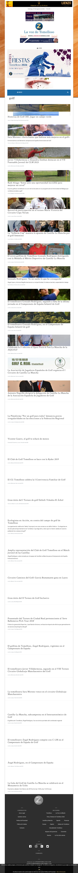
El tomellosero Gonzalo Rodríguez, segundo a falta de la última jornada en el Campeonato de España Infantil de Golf (38, 302)
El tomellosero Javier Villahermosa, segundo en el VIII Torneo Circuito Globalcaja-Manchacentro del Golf (38, 670)
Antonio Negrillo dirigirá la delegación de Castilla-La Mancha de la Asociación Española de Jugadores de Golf (38, 394)
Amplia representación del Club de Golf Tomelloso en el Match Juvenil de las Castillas (39, 551)
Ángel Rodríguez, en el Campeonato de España (30, 762)
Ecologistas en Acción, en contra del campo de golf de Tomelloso (34, 521)
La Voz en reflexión (60, 813)
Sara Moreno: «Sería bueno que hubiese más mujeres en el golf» (39, 137)
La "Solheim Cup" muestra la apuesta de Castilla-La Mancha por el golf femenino (39, 234)
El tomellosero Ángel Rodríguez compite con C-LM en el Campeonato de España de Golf (35, 741)
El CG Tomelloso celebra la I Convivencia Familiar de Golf (36, 479)
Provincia (66, 820)
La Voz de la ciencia (60, 835)
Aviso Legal (22, 813)
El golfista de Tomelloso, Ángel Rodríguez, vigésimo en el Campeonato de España (36, 647)
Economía (63, 831)
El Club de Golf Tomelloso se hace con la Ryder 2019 (33, 459)
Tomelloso (49, 813)
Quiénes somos (22, 816)
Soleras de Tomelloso (63, 824)
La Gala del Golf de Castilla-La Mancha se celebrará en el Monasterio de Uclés (35, 784)
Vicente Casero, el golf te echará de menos (28, 438)
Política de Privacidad (21, 820)
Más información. (61, 872)
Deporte (52, 824)
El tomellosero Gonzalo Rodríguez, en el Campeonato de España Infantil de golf (35, 325)
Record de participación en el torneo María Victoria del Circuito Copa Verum (35, 211)
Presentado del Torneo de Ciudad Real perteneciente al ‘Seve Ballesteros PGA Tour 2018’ (37, 619)
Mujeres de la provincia (51, 831)
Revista (49, 835)
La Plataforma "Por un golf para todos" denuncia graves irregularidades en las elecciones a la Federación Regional (36, 417)
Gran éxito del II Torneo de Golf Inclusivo (28, 598)
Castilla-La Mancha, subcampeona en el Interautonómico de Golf (37, 715)
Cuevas (44, 824)
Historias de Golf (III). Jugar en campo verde (29, 116)
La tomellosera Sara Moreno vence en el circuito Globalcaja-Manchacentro (37, 693)
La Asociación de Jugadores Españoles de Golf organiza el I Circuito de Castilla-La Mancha (36, 371)
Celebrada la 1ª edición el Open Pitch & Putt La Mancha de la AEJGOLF (37, 348)
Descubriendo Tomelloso (55, 828)
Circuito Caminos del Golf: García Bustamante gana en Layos (38, 577)
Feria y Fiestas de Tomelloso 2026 (56, 816)
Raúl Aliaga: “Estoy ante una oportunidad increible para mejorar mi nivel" (35, 184)
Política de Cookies (22, 824)
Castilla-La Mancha (48, 820)
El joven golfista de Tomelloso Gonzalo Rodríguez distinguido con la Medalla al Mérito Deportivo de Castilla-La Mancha (38, 257)
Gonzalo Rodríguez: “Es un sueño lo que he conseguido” (35, 278)
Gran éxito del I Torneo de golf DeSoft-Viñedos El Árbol (35, 500)
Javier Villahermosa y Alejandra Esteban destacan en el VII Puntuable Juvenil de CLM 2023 (36, 161)
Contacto (22, 828)
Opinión (58, 820)
